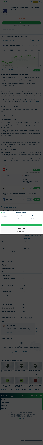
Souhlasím (21, 225)
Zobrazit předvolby (21, 231)
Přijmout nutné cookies (21, 228)
